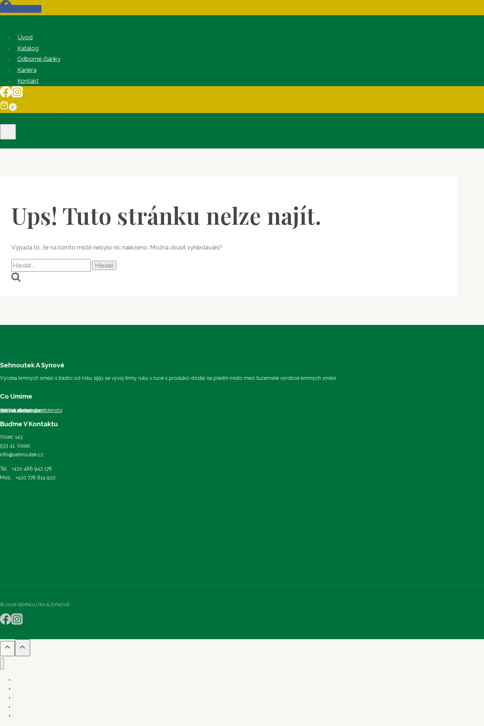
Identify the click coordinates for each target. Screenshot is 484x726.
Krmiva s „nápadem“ (23, 410)
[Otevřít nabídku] (8, 132)
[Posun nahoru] (7, 648)
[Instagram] (17, 95)
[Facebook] (5, 95)
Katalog (28, 48)
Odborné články (39, 58)
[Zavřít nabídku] (2, 663)
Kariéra (26, 69)
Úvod (25, 37)
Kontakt (28, 80)
